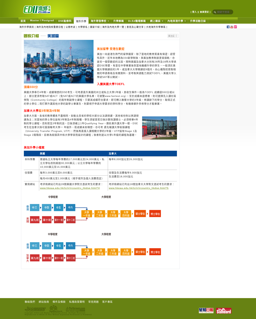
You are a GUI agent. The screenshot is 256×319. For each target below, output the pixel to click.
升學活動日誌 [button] (198, 21)
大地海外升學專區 (156, 27)
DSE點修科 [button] (65, 21)
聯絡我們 (30, 301)
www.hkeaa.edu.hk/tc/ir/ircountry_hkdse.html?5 (139, 188)
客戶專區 (107, 301)
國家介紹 (95, 27)
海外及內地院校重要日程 (49, 27)
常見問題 (93, 301)
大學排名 (83, 27)
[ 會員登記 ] (204, 12)
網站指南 (44, 301)
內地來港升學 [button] (176, 21)
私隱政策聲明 (77, 301)
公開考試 (70, 27)
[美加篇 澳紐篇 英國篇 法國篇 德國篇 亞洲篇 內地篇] (173, 36)
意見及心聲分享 (135, 27)
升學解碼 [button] (118, 21)
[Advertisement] (209, 55)
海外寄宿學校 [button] (99, 21)
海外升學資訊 (26, 27)
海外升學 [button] (81, 21)
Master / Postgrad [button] (42, 20)
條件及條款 (59, 301)
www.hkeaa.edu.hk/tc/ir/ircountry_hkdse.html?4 (70, 188)
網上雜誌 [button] (155, 21)
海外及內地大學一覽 (113, 27)
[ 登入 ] (194, 12)
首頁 (23, 21)
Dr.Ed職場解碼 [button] (137, 21)
